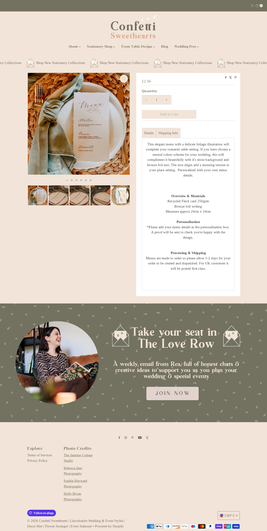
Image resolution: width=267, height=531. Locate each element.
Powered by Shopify (109, 526)
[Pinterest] (133, 437)
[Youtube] (140, 437)
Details (149, 133)
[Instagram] (125, 437)
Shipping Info (168, 133)
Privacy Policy (37, 460)
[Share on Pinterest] (235, 77)
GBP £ (229, 515)
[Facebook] (119, 437)
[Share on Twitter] (231, 77)
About (73, 46)
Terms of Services (39, 455)
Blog (164, 46)
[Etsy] (147, 437)
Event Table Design (137, 46)
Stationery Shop (100, 46)
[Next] (124, 196)
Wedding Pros (186, 46)
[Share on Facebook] (226, 77)
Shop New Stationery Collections (41, 63)
